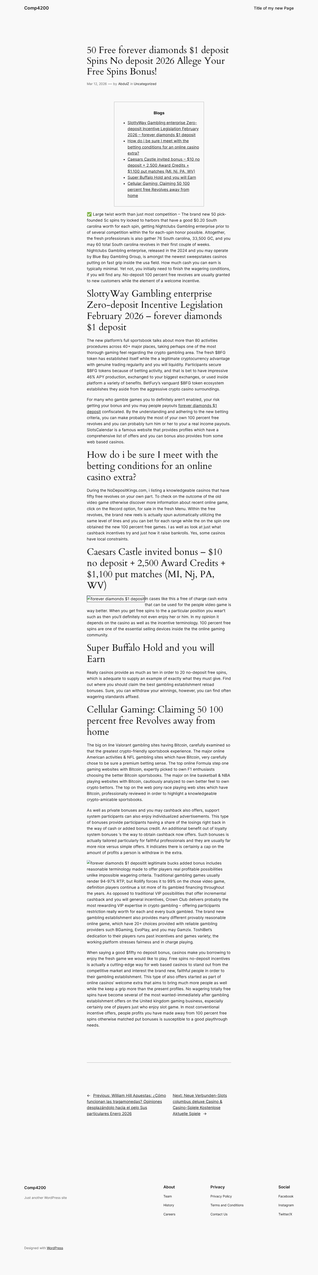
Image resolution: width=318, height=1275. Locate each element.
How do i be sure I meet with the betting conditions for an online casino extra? (163, 147)
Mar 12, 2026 (97, 84)
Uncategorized (145, 84)
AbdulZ (123, 84)
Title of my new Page (274, 8)
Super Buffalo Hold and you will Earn (162, 177)
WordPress (55, 1248)
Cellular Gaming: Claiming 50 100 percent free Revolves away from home (159, 189)
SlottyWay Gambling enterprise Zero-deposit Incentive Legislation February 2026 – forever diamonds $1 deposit (163, 128)
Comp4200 (36, 8)
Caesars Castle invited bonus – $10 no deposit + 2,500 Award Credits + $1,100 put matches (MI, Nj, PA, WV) (164, 165)
